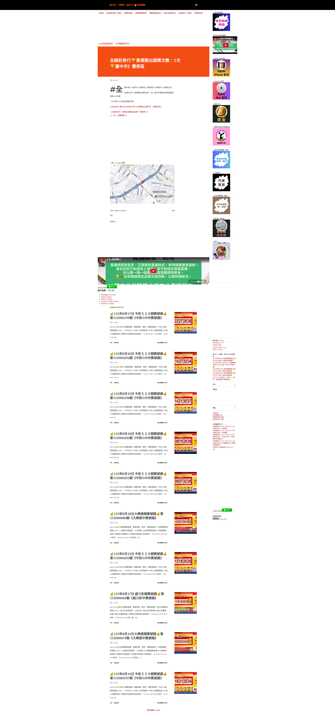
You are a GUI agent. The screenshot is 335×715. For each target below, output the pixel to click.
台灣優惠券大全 (217, 415)
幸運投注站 (118, 210)
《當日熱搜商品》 (170, 13)
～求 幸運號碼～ (119, 115)
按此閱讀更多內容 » (162, 342)
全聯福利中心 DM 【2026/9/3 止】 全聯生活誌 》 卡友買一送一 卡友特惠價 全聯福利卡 (224, 437)
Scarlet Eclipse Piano (110, 301)
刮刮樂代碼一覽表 (218, 419)
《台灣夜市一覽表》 (185, 13)
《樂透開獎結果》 (141, 13)
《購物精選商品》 (155, 13)
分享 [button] (173, 210)
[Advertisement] (150, 28)
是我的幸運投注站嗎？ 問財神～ (129, 112)
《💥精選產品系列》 (122, 43)
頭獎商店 (123, 210)
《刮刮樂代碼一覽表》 (114, 13)
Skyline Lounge (107, 303)
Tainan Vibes (106, 297)
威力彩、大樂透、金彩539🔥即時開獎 (127, 5)
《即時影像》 (198, 13)
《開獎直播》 (128, 13)
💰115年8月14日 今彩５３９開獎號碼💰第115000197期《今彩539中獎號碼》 (224, 365)
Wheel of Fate (106, 299)
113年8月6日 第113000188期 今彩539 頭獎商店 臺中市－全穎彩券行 (135, 107)
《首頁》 (101, 13)
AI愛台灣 (215, 413)
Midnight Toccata (108, 295)
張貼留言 (113, 221)
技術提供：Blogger (154, 710)
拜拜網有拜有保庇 (218, 417)
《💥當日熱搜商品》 (106, 43)
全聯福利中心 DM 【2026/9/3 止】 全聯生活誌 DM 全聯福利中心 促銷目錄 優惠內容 (224, 443)
